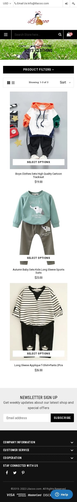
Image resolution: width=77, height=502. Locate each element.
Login (66, 3)
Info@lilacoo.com (38, 3)
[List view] (13, 82)
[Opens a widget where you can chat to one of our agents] (61, 495)
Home (22, 45)
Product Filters (37, 69)
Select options (38, 162)
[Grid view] (8, 82)
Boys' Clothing (42, 45)
